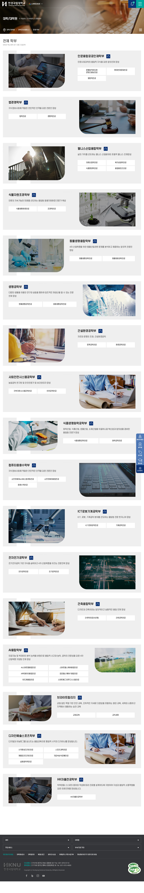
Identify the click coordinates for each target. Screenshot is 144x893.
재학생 (140, 447)
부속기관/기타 (79, 848)
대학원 (77, 840)
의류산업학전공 (92, 163)
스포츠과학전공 (61, 750)
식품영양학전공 (92, 168)
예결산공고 (41, 854)
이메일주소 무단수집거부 (66, 854)
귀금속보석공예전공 (61, 756)
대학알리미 (31, 854)
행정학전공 (92, 78)
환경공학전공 (121, 345)
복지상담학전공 (120, 163)
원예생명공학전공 (25, 304)
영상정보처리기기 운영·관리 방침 (87, 854)
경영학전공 (52, 116)
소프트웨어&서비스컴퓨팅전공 (22, 479)
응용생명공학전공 (59, 304)
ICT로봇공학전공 (92, 525)
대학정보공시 (21, 854)
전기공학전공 (54, 572)
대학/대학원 (11, 30)
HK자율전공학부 (76, 797)
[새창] (26, 875)
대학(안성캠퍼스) (24, 30)
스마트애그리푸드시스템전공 (68, 680)
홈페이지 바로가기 (108, 56)
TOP (140, 891)
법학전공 (22, 116)
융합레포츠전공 (120, 168)
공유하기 (140, 30)
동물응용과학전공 (118, 259)
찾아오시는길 (52, 854)
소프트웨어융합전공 (51, 479)
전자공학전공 (23, 572)
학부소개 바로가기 (26, 103)
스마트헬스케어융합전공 (69, 668)
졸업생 (140, 463)
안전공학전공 (51, 391)
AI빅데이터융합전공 (28, 674)
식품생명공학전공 (80, 441)
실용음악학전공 (26, 762)
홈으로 (4, 30)
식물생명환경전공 (22, 209)
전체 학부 (36, 30)
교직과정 (115, 715)
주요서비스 (8, 848)
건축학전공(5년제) (92, 618)
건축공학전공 (121, 618)
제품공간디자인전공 (25, 756)
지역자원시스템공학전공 (23, 391)
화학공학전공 (117, 441)
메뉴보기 (140, 4)
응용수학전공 (23, 485)
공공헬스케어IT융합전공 (69, 674)
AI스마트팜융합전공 (28, 668)
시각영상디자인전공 (25, 750)
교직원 (140, 455)
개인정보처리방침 (8, 854)
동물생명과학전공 (85, 259)
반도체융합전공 (28, 680)
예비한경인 (140, 439)
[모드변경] (140, 469)
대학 (6, 840)
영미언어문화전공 (120, 70)
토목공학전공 (92, 345)
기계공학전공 (121, 525)
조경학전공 (52, 209)
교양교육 (76, 715)
